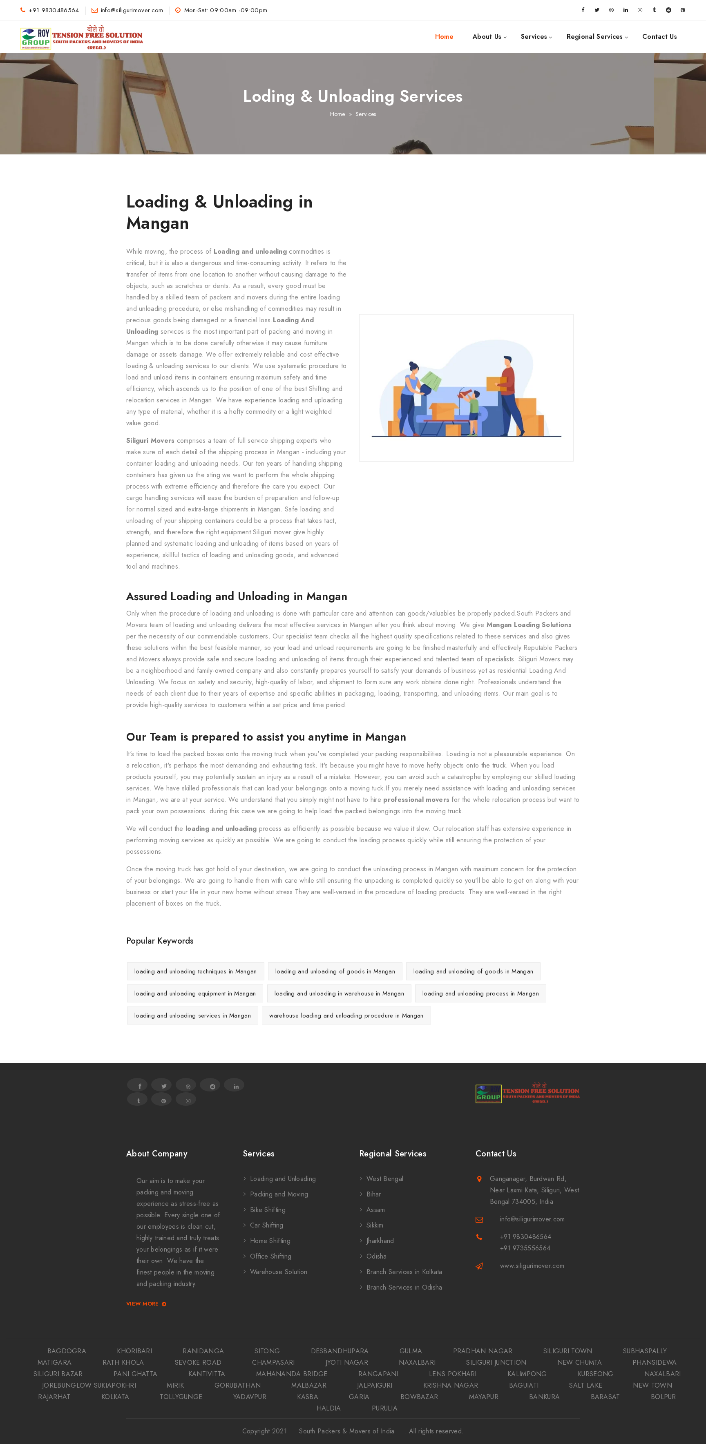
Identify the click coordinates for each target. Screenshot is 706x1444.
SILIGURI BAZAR (58, 1374)
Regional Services (595, 36)
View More (142, 1304)
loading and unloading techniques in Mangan (195, 971)
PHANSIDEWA (654, 1362)
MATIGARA (54, 1362)
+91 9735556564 (525, 1248)
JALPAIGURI (374, 1385)
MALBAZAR (308, 1385)
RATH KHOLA (123, 1362)
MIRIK (175, 1385)
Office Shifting (271, 1256)
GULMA (411, 1351)
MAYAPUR (483, 1397)
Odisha (376, 1256)
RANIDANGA (203, 1351)
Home (444, 36)
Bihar (373, 1194)
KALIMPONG (527, 1374)
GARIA (359, 1397)
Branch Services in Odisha (404, 1287)
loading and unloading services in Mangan (192, 1015)
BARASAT (605, 1397)
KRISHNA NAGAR (450, 1385)
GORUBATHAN (237, 1385)
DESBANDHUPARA (340, 1351)
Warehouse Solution (278, 1272)
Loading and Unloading (283, 1178)
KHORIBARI (134, 1351)
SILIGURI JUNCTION (496, 1362)
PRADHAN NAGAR (483, 1351)
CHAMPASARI (273, 1362)
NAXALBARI (417, 1362)
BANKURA (544, 1397)
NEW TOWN (652, 1385)
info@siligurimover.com (132, 10)
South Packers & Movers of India (346, 1431)
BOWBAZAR (419, 1397)
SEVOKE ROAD (198, 1362)
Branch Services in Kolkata (404, 1272)
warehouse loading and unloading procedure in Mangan (346, 1015)
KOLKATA (115, 1397)
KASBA (307, 1397)
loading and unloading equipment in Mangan (195, 993)
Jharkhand (380, 1240)
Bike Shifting (268, 1209)
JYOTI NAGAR (347, 1362)
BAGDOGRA (66, 1351)
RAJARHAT (54, 1397)
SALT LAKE (585, 1385)
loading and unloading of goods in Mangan (335, 971)
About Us (487, 36)
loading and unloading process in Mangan (480, 993)
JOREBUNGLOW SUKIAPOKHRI (89, 1385)
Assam (375, 1209)
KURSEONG (595, 1374)
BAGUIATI (523, 1385)
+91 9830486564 (54, 10)
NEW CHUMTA (579, 1362)
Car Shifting (267, 1225)
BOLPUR (663, 1397)
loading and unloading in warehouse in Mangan (339, 993)
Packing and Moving (279, 1194)
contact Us (659, 36)
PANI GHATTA (135, 1374)
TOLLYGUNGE (181, 1397)
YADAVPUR (249, 1397)
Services (534, 36)
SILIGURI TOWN (567, 1351)
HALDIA (329, 1408)
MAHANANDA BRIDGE (292, 1374)
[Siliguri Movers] (81, 37)
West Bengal (384, 1178)
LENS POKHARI (453, 1374)
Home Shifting (270, 1240)
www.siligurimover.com (532, 1265)
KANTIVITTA (207, 1374)
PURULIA (385, 1408)
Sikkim (375, 1225)
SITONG (267, 1351)
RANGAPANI (378, 1374)
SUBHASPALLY (645, 1351)
